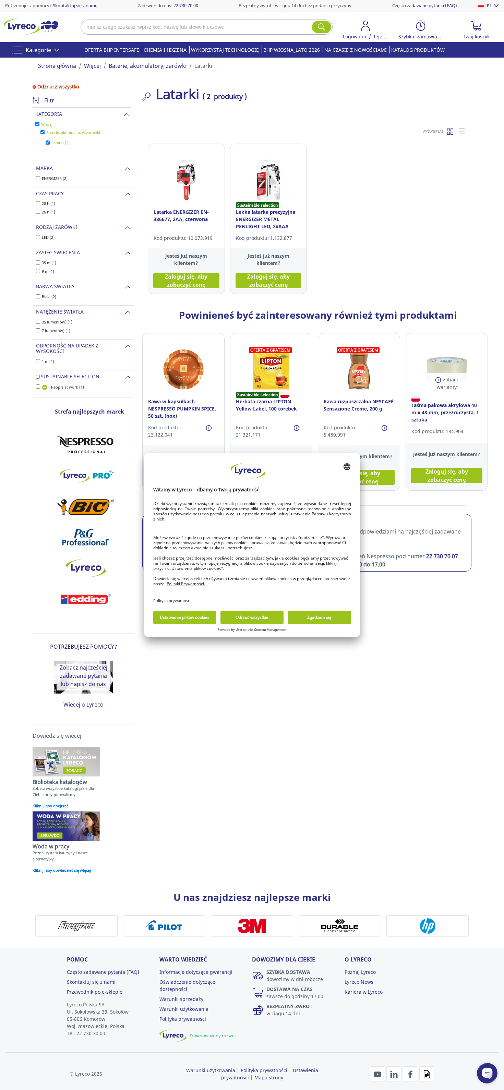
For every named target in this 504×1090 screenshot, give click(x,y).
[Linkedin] (394, 1073)
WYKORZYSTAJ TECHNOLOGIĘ (225, 50)
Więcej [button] (46, 124)
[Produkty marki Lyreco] (86, 568)
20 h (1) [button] (48, 203)
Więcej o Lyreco (83, 704)
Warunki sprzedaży (181, 999)
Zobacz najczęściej (83, 667)
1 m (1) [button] (48, 361)
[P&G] (86, 537)
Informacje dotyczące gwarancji (195, 972)
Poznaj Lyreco (360, 972)
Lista (462, 131)
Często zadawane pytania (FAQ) (424, 5)
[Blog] (426, 1073)
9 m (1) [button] (48, 271)
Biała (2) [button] (49, 296)
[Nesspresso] (86, 445)
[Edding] (86, 599)
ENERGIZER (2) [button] (55, 178)
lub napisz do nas (83, 684)
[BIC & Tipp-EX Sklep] (86, 506)
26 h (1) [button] (48, 212)
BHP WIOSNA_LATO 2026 (291, 50)
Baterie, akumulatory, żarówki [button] (73, 132)
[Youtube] (378, 1073)
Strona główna (57, 66)
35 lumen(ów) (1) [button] (57, 321)
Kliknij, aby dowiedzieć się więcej (62, 870)
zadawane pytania (83, 675)
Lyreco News (359, 982)
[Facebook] (411, 1073)
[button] (365, 31)
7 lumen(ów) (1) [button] (56, 330)
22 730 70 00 (185, 5)
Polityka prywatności (182, 1019)
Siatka (450, 131)
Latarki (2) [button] (60, 142)
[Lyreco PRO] (86, 476)
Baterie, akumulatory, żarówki (148, 66)
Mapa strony (268, 1077)
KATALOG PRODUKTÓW (418, 50)
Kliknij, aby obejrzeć (50, 805)
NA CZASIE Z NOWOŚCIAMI (355, 50)
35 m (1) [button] (49, 262)
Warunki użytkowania (183, 1009)
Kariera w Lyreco (364, 992)
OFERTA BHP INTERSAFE (111, 50)
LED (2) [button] (48, 237)
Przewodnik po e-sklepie (94, 992)
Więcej (92, 66)
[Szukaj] (321, 27)
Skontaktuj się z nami (74, 5)
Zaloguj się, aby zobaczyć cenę (186, 280)
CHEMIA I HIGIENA (165, 50)
